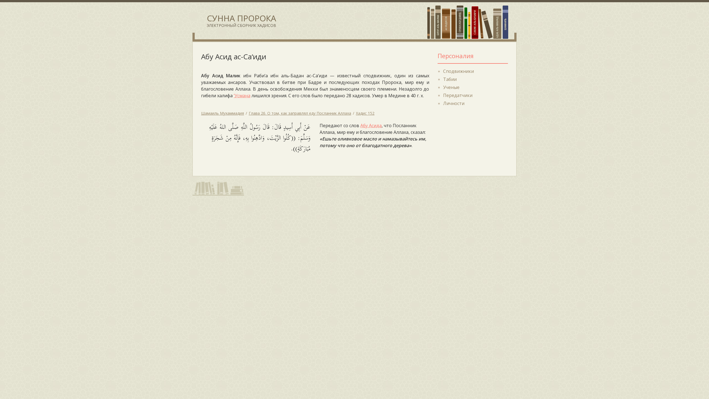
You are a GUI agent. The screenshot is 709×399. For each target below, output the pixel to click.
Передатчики (457, 95)
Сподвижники (458, 71)
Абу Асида (371, 125)
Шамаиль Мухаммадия (222, 113)
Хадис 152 (365, 113)
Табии (450, 79)
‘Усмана (242, 96)
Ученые (451, 87)
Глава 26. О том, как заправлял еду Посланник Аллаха (300, 113)
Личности (453, 103)
